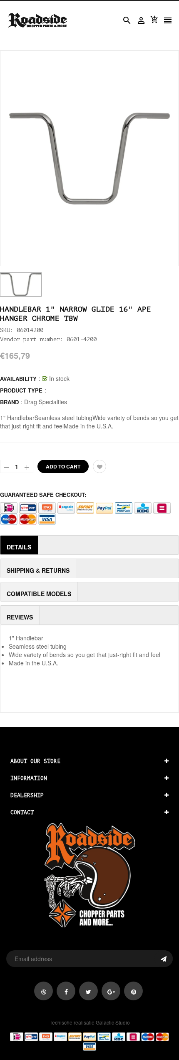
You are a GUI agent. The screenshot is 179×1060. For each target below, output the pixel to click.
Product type (21, 390)
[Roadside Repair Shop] (89, 1040)
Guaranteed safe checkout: (43, 495)
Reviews (20, 617)
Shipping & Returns (38, 570)
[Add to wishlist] (99, 466)
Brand (9, 402)
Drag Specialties (45, 402)
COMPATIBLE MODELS (39, 593)
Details (19, 547)
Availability (18, 379)
